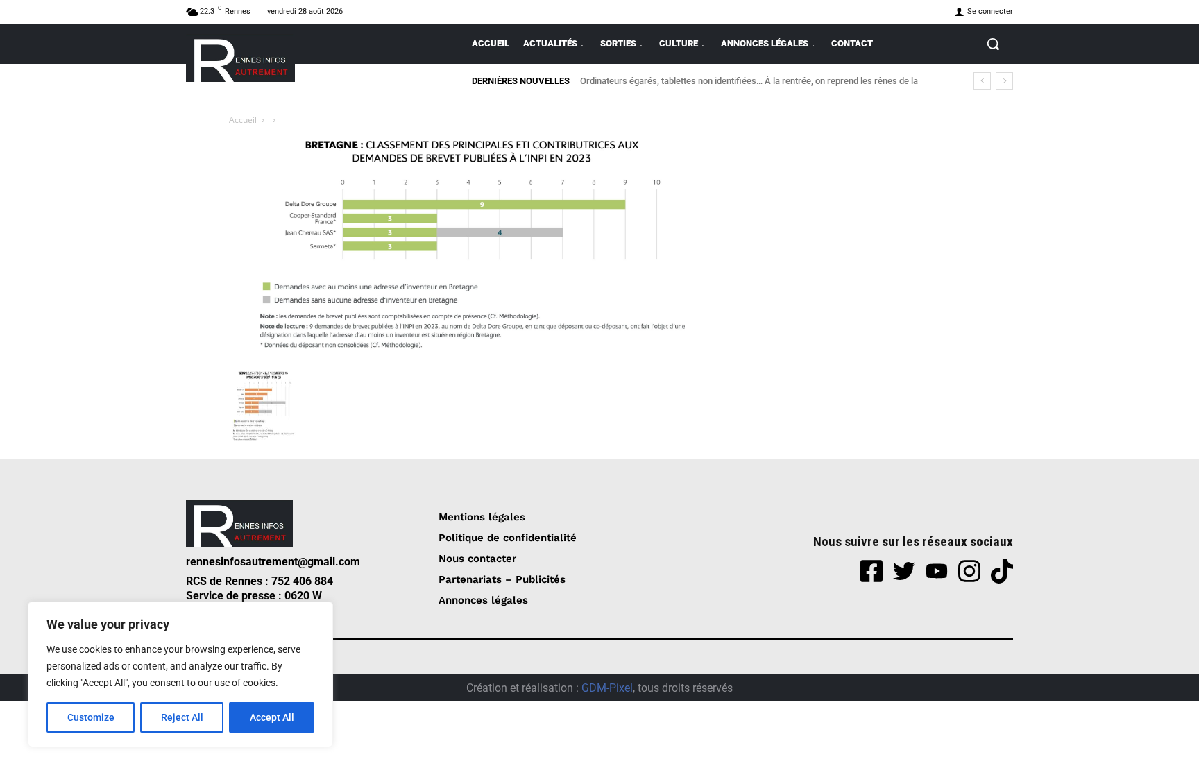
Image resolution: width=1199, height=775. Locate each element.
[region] (180, 674)
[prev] (982, 81)
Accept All (272, 717)
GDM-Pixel (607, 688)
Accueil (243, 120)
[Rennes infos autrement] (240, 58)
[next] (1004, 81)
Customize (90, 717)
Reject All (182, 717)
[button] (993, 44)
